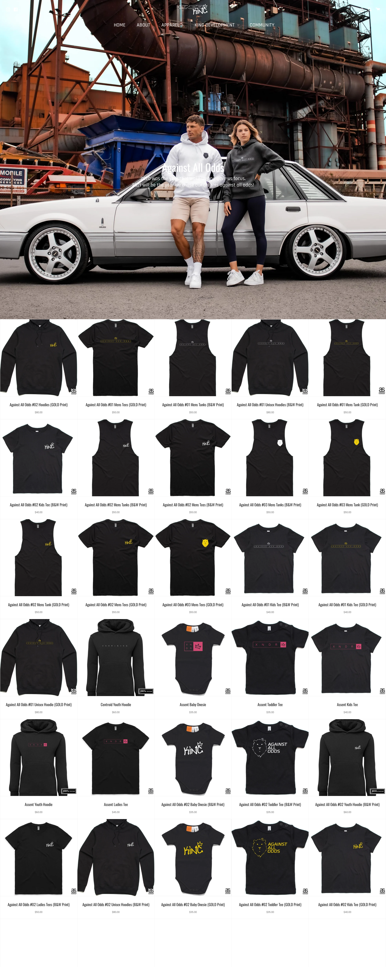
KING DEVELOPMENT (215, 25)
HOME (119, 25)
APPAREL (171, 25)
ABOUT (143, 25)
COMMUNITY (262, 25)
